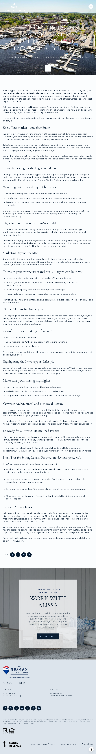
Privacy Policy (87, 744)
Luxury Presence (48, 744)
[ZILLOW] (33, 708)
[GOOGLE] (39, 708)
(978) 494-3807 (9, 693)
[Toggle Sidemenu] (91, 6)
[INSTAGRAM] (10, 708)
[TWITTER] (27, 708)
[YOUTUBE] (22, 708)
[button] (48, 636)
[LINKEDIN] (16, 708)
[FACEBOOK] (5, 708)
